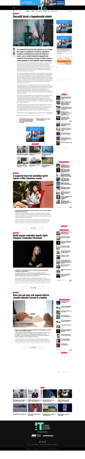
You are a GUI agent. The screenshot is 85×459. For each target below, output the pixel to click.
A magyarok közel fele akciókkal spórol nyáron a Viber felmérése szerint (65, 166)
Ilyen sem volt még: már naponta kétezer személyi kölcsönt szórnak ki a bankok (66, 175)
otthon (43, 115)
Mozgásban (45, 11)
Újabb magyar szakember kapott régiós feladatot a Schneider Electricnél (65, 170)
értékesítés (32, 115)
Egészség (52, 11)
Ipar (36, 11)
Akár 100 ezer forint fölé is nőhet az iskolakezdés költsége (66, 193)
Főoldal (29, 444)
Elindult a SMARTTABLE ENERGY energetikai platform (66, 184)
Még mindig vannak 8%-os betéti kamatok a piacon (66, 188)
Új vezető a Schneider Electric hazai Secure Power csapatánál (66, 197)
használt (36, 115)
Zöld (48, 11)
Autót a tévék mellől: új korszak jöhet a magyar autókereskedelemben (65, 179)
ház (40, 115)
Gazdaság (32, 11)
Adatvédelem (55, 444)
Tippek (56, 11)
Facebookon (49, 112)
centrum (24, 115)
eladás (28, 115)
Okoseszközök (28, 11)
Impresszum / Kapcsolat (35, 444)
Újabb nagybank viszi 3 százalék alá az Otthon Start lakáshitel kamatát (66, 202)
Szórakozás (40, 11)
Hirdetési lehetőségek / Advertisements (46, 444)
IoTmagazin (30, 112)
